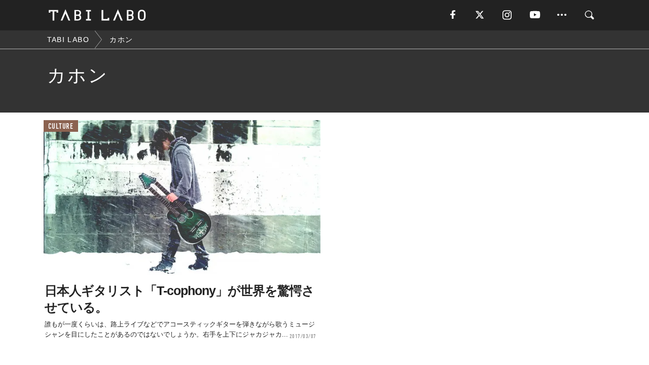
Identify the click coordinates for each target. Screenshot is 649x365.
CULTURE (61, 126)
